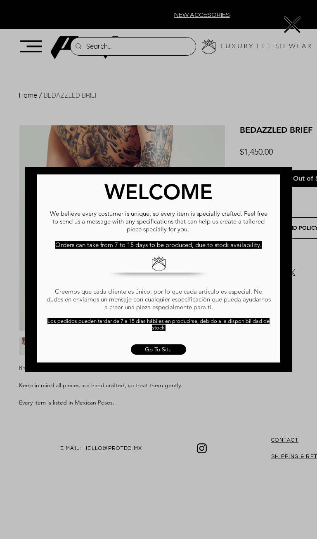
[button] (292, 24)
